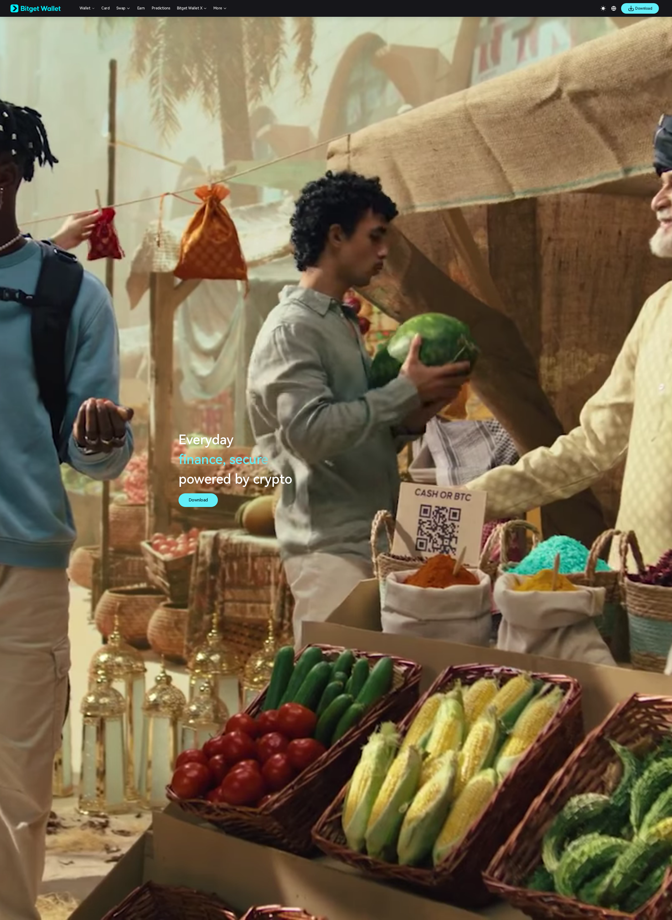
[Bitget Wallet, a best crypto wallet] (42, 8)
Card (105, 8)
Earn (141, 8)
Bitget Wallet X (189, 8)
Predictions (161, 8)
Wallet (85, 8)
